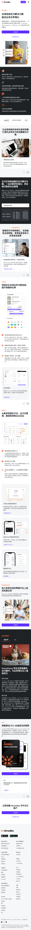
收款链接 (3, 877)
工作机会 (18, 878)
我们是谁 (18, 869)
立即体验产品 (15, 36)
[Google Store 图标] (14, 836)
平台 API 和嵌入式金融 (6, 899)
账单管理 (3, 888)
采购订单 (3, 863)
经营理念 (18, 872)
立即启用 (15, 32)
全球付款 (3, 910)
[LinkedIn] (6, 922)
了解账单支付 (6, 513)
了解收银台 (6, 397)
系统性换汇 (3, 908)
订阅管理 (3, 890)
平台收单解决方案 (20, 848)
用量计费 (3, 892)
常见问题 (18, 894)
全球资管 (18, 846)
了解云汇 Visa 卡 (7, 544)
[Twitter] (3, 922)
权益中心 (18, 881)
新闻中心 (18, 892)
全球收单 (3, 905)
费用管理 (5, 576)
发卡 (2, 912)
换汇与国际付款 (4, 848)
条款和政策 (18, 874)
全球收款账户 (4, 846)
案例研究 (18, 889)
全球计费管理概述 (5, 885)
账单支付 (3, 861)
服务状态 (18, 899)
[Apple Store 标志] (4, 836)
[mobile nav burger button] (28, 2)
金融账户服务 (19, 843)
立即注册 (23, 2)
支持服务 (18, 896)
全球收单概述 (4, 870)
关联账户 (3, 901)
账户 (2, 903)
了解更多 (15, 625)
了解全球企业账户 (8, 269)
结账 (2, 872)
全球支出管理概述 (5, 854)
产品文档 (18, 861)
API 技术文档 (19, 863)
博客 (17, 887)
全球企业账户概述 (5, 843)
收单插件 (3, 874)
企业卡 (2, 857)
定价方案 (18, 854)
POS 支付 (3, 879)
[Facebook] (1, 922)
